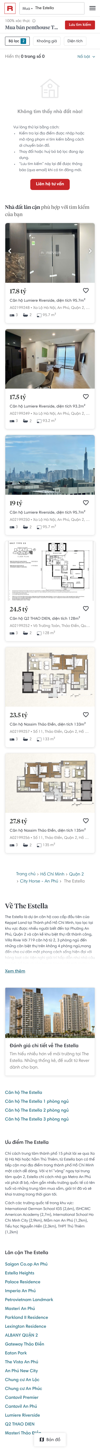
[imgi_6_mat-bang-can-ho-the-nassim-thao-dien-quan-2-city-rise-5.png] (50, 812)
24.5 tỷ (19, 610)
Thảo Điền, (70, 626)
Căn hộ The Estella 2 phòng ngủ (37, 1111)
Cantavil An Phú (21, 1407)
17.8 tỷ (18, 292)
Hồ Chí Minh (89, 732)
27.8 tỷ (18, 822)
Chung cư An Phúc (23, 1389)
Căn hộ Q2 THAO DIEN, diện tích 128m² (45, 619)
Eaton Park (16, 1353)
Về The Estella (26, 906)
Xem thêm (15, 971)
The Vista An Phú (21, 1362)
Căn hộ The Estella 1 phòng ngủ (37, 1102)
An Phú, (63, 308)
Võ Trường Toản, (46, 626)
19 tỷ (16, 504)
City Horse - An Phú (39, 881)
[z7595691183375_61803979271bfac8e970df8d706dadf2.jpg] (50, 494)
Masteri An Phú (20, 1309)
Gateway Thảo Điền (24, 1344)
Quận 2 (76, 874)
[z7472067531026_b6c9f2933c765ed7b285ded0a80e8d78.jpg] (50, 388)
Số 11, (38, 732)
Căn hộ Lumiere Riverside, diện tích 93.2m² (48, 407)
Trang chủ (26, 874)
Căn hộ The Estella (23, 1093)
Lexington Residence (25, 1327)
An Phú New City (21, 1371)
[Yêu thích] (85, 290)
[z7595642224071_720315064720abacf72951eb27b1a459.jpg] (50, 282)
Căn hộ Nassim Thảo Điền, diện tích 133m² (48, 725)
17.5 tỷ (18, 397)
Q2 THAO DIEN (19, 1424)
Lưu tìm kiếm (80, 25)
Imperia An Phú (20, 1291)
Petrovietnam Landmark (29, 1300)
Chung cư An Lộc (22, 1380)
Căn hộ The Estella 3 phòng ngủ (37, 1119)
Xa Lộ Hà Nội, (44, 308)
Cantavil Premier (22, 1398)
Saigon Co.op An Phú (26, 1264)
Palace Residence (22, 1282)
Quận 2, (78, 308)
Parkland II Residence (26, 1318)
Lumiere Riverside (22, 1416)
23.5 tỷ (19, 715)
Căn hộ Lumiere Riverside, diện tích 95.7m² (48, 301)
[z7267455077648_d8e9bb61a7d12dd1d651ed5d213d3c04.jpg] (50, 600)
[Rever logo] (10, 8)
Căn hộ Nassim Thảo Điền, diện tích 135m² (48, 831)
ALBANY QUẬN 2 (21, 1336)
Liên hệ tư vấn (50, 184)
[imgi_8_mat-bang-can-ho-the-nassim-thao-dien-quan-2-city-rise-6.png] (50, 706)
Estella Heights (19, 1273)
